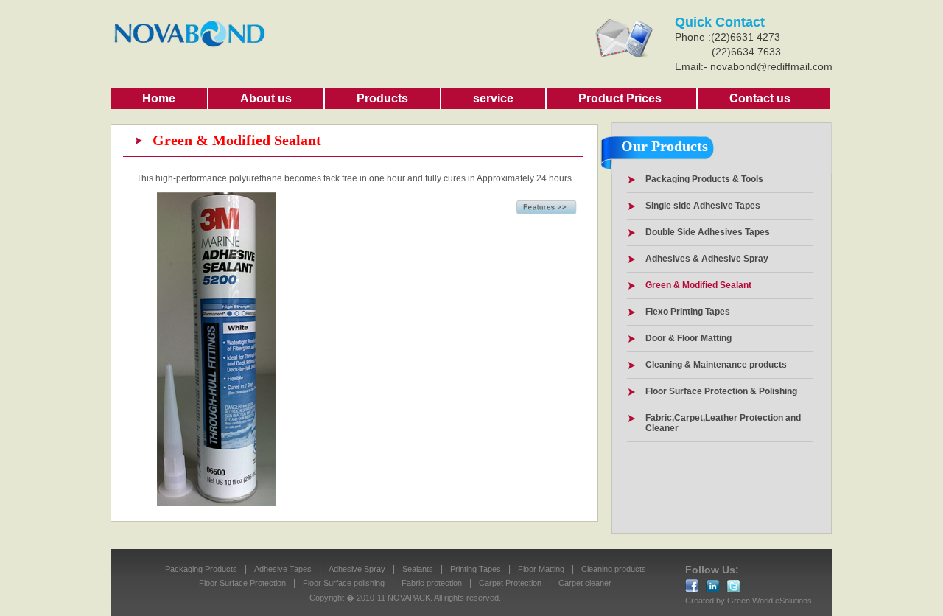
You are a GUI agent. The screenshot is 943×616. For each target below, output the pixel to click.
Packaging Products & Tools (704, 179)
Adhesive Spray (357, 568)
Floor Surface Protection (242, 582)
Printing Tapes (475, 568)
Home (158, 98)
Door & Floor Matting (688, 338)
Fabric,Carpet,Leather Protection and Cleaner (723, 423)
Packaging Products (201, 568)
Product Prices (620, 98)
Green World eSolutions (769, 600)
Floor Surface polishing (344, 582)
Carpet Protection (510, 582)
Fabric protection (432, 582)
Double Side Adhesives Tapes (707, 232)
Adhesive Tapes (283, 568)
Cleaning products (613, 568)
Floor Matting (541, 568)
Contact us (759, 98)
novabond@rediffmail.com (771, 66)
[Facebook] (691, 585)
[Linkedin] (733, 585)
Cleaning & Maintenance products (716, 365)
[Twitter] (712, 585)
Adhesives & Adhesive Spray (706, 258)
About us (266, 98)
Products (382, 98)
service (493, 98)
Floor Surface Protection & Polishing (721, 391)
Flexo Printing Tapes (687, 312)
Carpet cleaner (584, 582)
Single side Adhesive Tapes (702, 205)
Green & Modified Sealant (698, 285)
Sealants (417, 568)
